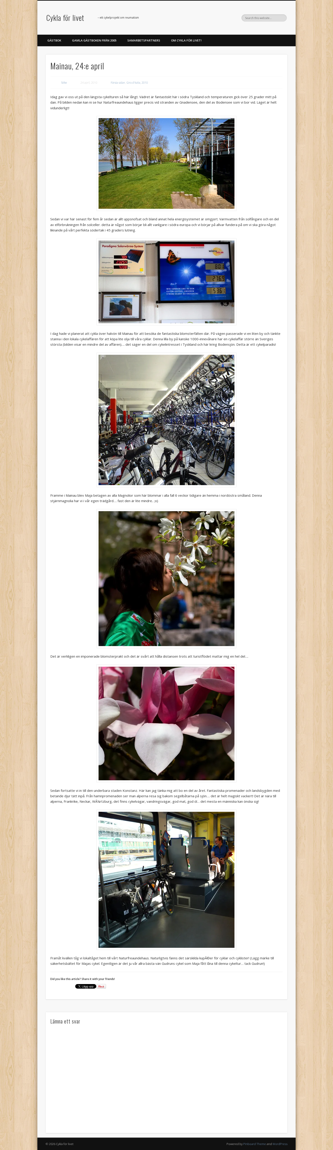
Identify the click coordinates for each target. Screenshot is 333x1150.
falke (64, 83)
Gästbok (54, 40)
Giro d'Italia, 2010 (137, 83)
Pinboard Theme (254, 1144)
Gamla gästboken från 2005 (94, 40)
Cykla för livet (65, 17)
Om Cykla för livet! (186, 40)
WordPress (280, 1144)
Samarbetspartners (143, 40)
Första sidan (118, 83)
